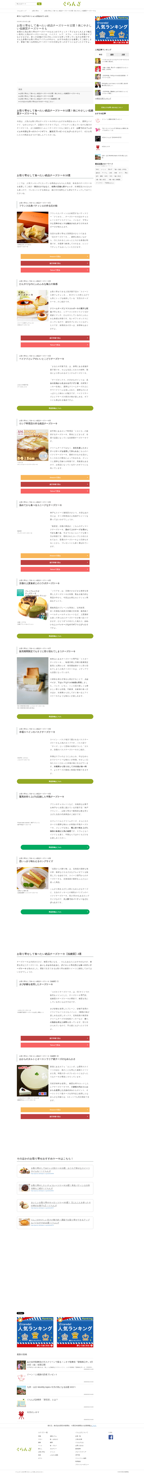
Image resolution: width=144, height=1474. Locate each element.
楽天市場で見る (55, 263)
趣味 (39, 1442)
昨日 (100, 54)
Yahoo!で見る (55, 270)
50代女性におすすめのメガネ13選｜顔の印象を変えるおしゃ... (115, 84)
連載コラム (53, 1436)
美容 (39, 1455)
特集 (39, 1436)
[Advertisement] (55, 64)
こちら (94, 1425)
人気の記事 (78, 1439)
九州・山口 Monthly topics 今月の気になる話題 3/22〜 (51, 1387)
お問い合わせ (79, 1445)
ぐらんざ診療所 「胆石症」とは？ (42, 1400)
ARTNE (77, 1455)
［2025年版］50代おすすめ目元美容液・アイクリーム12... (115, 76)
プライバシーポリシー (82, 1464)
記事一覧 (78, 1436)
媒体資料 (78, 1449)
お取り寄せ (35, 11)
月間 (123, 54)
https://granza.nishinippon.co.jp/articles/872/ (42, 1225)
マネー (40, 1439)
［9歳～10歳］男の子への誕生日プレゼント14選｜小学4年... (115, 68)
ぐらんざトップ (21, 11)
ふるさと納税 (54, 1455)
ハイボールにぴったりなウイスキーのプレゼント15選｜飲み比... (115, 60)
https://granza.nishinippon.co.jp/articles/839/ (42, 1173)
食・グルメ (53, 1445)
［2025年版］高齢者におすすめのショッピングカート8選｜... (115, 92)
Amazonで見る (55, 256)
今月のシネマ (33, 1412)
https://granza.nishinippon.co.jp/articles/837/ (42, 1208)
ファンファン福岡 (80, 1458)
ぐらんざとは (79, 1442)
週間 (112, 54)
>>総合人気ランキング (103, 98)
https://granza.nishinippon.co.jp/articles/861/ (42, 1190)
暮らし (40, 1449)
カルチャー (53, 1449)
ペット (40, 1445)
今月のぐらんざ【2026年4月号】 (112, 137)
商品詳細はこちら (55, 408)
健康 (51, 1442)
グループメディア (80, 1452)
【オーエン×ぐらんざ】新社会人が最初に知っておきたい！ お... (115, 129)
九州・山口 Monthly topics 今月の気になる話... (114, 156)
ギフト (40, 1458)
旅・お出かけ (54, 1439)
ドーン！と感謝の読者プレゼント (42, 1374)
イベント (52, 1452)
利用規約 (78, 1461)
